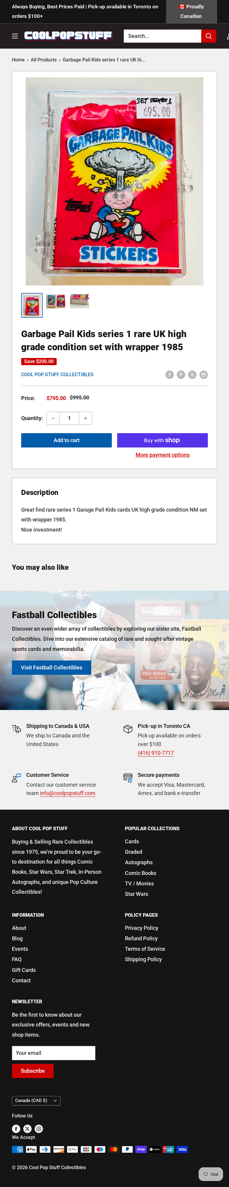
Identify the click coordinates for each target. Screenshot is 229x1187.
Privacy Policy (141, 928)
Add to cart (67, 440)
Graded (133, 852)
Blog (17, 938)
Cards (132, 841)
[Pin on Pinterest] (181, 374)
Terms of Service (145, 949)
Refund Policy (141, 938)
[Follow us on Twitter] (27, 1128)
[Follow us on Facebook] (16, 1128)
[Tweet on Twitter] (192, 374)
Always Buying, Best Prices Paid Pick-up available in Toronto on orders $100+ (85, 11)
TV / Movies (139, 883)
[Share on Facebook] (169, 374)
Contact (21, 980)
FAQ (16, 959)
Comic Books (140, 873)
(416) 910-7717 (156, 753)
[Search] (208, 36)
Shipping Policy (143, 959)
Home (18, 60)
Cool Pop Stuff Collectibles (57, 374)
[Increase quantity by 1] (85, 418)
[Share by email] (203, 374)
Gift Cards (24, 970)
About (19, 928)
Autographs (139, 862)
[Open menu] (15, 36)
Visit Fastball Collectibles (51, 667)
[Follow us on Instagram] (39, 1128)
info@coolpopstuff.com (67, 793)
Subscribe (33, 1071)
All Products (44, 60)
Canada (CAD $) (31, 1100)
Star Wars (136, 894)
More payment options (163, 455)
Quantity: (32, 418)
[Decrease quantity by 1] (53, 418)
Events (20, 949)
